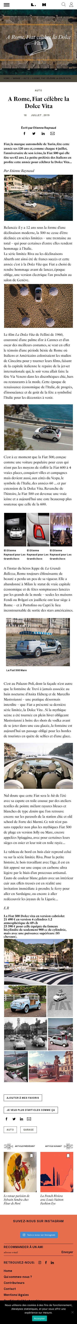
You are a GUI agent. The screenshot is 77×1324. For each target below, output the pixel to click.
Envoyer (67, 1252)
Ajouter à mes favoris (23, 1098)
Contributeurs (14, 1283)
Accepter (39, 1318)
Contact (10, 1289)
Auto (10, 1130)
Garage (28, 1130)
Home (8, 1271)
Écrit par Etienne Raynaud (38, 128)
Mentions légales (16, 1295)
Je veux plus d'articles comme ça (31, 1110)
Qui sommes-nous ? (18, 1277)
